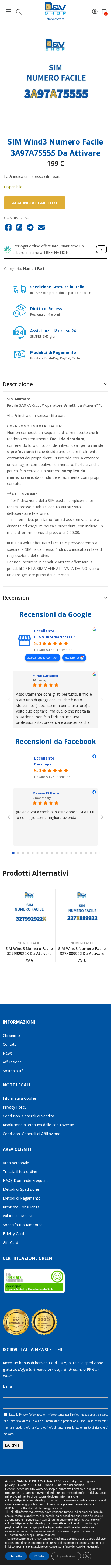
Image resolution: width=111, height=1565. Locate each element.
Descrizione (18, 384)
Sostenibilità (13, 1070)
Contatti (10, 1044)
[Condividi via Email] (41, 228)
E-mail (8, 1386)
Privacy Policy (14, 1107)
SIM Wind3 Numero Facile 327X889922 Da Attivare (82, 951)
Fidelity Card (13, 1233)
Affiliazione (12, 1061)
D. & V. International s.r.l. (56, 637)
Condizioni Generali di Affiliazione (31, 1133)
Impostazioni (66, 1556)
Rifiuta (39, 1556)
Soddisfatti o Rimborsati (24, 1224)
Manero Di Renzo (46, 793)
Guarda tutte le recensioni (42, 657)
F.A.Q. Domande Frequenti (26, 1180)
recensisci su (72, 657)
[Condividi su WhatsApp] (19, 228)
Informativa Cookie (19, 1098)
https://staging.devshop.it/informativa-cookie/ (70, 1520)
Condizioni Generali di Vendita (28, 1115)
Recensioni (17, 597)
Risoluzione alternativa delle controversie (38, 1124)
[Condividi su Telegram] (30, 228)
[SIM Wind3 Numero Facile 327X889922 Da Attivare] (82, 913)
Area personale (16, 1162)
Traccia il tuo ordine (20, 1171)
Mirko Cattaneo (45, 676)
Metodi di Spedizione (21, 1189)
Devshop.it (43, 764)
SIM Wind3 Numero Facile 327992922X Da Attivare (29, 951)
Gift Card (10, 1242)
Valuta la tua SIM (17, 1215)
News (8, 1053)
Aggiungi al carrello (34, 202)
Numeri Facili (34, 268)
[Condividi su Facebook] (8, 228)
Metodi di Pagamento (22, 1198)
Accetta (16, 1556)
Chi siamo (11, 1035)
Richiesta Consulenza (21, 1207)
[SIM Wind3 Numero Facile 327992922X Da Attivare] (29, 913)
